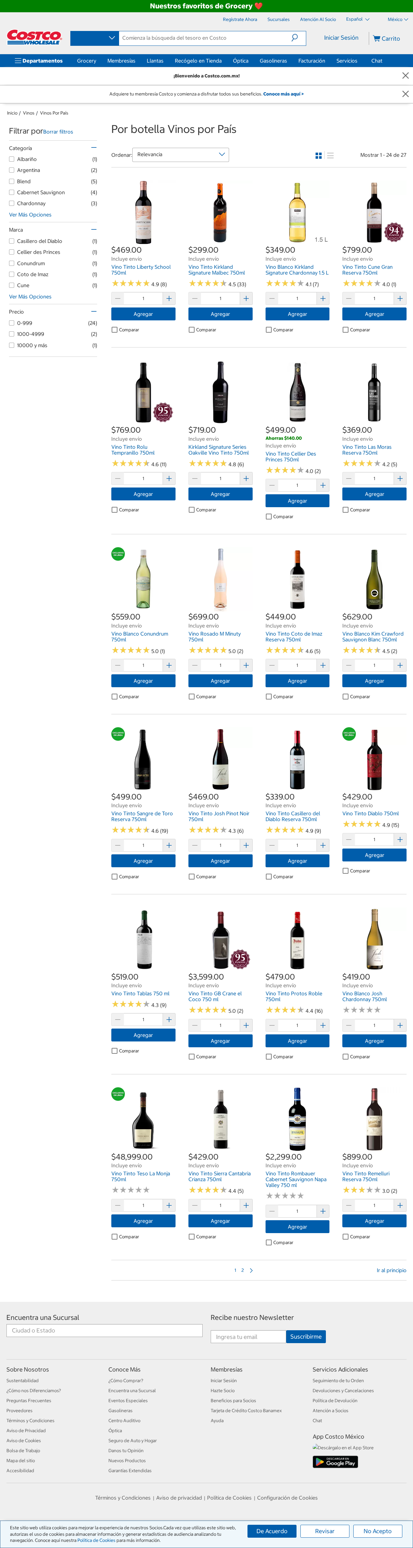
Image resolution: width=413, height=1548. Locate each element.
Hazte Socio (223, 1390)
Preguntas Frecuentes (28, 1400)
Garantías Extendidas (130, 1470)
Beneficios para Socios (233, 1400)
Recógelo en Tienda (198, 60)
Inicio (12, 113)
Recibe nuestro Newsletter (252, 1317)
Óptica (240, 60)
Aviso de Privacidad (26, 1430)
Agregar (143, 314)
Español (355, 19)
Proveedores (19, 1410)
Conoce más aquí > (283, 94)
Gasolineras (273, 60)
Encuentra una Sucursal (42, 1317)
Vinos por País (54, 113)
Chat (376, 60)
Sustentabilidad (22, 1380)
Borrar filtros (58, 131)
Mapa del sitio (20, 1460)
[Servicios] (359, 60)
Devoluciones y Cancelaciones (343, 1390)
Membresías (121, 60)
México (395, 19)
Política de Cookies (96, 1540)
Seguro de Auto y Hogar (132, 1440)
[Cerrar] (405, 76)
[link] (143, 241)
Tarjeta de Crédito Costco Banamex (246, 1410)
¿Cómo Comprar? (125, 1380)
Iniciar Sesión (341, 37)
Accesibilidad (20, 1470)
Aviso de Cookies (23, 1440)
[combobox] (94, 38)
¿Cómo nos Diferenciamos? (33, 1390)
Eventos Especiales (128, 1400)
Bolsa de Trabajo (23, 1450)
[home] (34, 37)
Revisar (325, 1531)
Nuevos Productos (127, 1460)
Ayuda (217, 1420)
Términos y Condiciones (30, 1420)
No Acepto (378, 1531)
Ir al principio (392, 1270)
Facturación (311, 60)
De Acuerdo (272, 1531)
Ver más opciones (30, 214)
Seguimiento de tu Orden (338, 1380)
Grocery (86, 60)
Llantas (155, 60)
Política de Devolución (335, 1400)
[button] (298, 37)
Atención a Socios (330, 1410)
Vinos (29, 113)
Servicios (347, 60)
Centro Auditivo (124, 1420)
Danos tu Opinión (126, 1450)
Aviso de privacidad (179, 1497)
